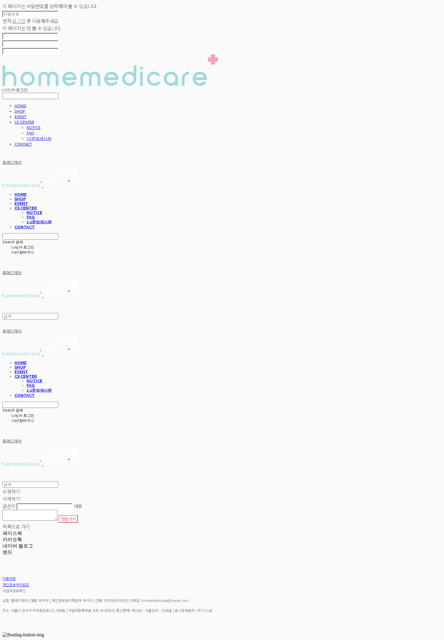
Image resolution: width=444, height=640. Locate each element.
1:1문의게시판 (39, 138)
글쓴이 (9, 505)
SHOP (19, 111)
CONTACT (23, 144)
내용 (78, 505)
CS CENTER (24, 122)
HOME (20, 105)
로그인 (19, 20)
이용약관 (9, 578)
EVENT (20, 116)
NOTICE (33, 127)
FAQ (30, 133)
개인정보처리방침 (15, 584)
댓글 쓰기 (68, 519)
